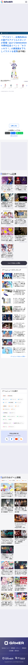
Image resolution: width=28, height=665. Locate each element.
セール (5, 426)
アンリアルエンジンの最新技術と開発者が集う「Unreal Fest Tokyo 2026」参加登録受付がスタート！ (21, 205)
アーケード (13, 399)
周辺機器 (11, 402)
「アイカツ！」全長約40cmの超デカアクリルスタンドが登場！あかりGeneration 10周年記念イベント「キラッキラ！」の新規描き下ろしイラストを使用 (14, 44)
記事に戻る (14, 126)
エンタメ (11, 406)
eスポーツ (12, 412)
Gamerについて (6, 648)
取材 (5, 416)
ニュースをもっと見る (14, 263)
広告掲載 (11, 650)
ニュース (6, 33)
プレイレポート (12, 416)
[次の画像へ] (14, 68)
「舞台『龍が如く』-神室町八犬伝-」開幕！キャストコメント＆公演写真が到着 (21, 510)
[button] (1, 85)
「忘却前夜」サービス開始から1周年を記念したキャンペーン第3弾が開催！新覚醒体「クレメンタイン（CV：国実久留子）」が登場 (7, 511)
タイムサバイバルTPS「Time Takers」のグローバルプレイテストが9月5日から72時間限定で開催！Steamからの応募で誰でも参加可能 (7, 542)
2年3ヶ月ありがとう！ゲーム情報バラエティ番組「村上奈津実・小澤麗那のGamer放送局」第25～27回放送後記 (7, 222)
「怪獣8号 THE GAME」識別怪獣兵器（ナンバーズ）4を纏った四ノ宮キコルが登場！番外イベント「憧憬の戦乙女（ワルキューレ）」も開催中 (7, 206)
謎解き (5, 406)
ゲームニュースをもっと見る (18, 356)
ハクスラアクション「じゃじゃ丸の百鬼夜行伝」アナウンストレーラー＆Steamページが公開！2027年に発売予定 (7, 494)
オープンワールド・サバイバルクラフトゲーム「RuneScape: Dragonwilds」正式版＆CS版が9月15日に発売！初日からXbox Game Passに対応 (21, 527)
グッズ (17, 406)
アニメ (13, 409)
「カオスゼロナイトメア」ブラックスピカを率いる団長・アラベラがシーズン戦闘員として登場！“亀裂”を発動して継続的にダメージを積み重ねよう (21, 190)
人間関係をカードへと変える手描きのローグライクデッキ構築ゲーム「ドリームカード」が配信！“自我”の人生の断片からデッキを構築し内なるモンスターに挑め (7, 559)
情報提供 (24, 648)
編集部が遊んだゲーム (18, 423)
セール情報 (12, 480)
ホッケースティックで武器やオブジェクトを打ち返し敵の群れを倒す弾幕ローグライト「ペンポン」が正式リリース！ (21, 572)
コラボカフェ (6, 409)
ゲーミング (18, 402)
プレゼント (11, 426)
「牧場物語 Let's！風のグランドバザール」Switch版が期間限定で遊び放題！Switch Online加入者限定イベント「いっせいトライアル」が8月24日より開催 (21, 590)
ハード (5, 402)
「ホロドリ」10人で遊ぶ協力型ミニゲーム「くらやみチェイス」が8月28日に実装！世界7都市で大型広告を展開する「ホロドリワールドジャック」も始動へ (7, 590)
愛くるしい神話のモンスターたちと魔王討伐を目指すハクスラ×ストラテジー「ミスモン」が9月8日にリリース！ (21, 494)
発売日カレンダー (7, 423)
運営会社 (17, 650)
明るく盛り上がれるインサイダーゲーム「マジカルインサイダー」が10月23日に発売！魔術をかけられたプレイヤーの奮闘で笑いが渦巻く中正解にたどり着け (7, 240)
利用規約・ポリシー (16, 648)
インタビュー (20, 416)
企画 (10, 419)
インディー (6, 399)
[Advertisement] (14, 18)
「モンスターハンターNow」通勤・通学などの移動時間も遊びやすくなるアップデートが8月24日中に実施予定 (7, 604)
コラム (5, 419)
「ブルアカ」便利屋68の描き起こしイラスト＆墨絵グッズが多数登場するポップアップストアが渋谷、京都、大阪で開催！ (7, 256)
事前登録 (10, 395)
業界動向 (6, 412)
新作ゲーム (5, 480)
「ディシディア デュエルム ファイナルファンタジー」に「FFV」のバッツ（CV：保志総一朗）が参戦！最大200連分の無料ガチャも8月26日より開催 (7, 190)
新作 (5, 395)
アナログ (21, 399)
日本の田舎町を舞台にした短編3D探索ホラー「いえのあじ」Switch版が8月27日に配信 (21, 238)
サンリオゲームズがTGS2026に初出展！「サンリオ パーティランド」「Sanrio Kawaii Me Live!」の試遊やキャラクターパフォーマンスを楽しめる (21, 606)
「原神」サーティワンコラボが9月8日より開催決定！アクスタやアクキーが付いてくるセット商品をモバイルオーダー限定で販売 (7, 573)
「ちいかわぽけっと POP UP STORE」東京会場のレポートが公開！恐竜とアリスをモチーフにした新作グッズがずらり (21, 222)
